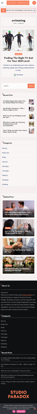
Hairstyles (5, 166)
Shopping (19, 54)
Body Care (5, 153)
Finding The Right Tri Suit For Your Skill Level (18, 59)
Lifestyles (5, 171)
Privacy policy (21, 411)
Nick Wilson (20, 75)
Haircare (5, 162)
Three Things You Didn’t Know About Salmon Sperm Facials (15, 131)
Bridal (4, 157)
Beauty (4, 148)
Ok (14, 411)
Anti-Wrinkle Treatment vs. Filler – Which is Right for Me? (14, 109)
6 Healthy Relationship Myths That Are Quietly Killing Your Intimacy (14, 102)
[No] (35, 408)
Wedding (5, 184)
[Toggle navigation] (2, 3)
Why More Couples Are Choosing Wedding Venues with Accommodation (14, 124)
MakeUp (5, 175)
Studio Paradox (18, 3)
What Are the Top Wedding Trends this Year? (14, 116)
